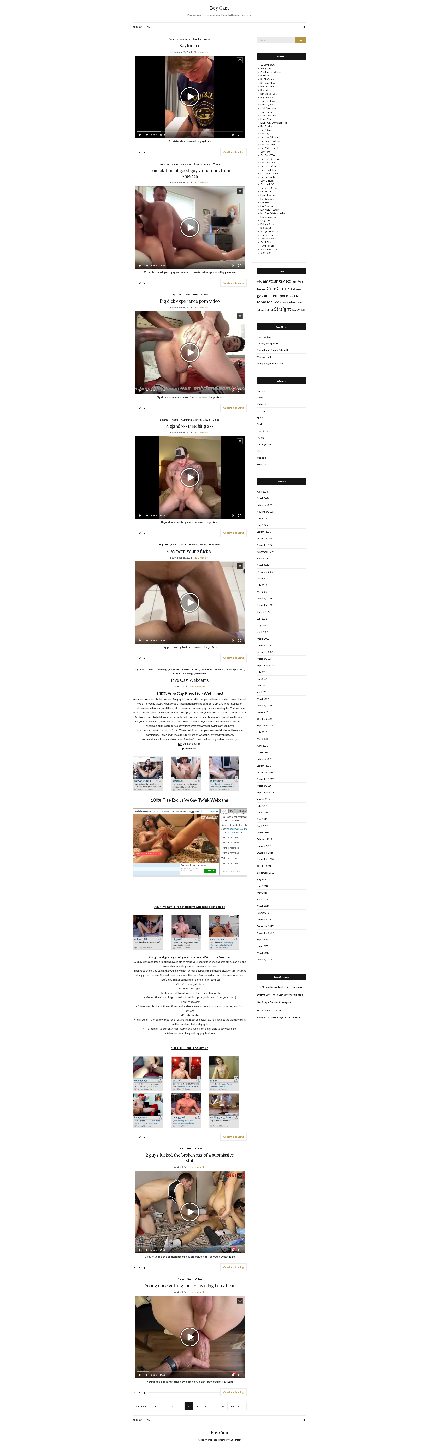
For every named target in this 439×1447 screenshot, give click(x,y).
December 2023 (265, 572)
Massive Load (264, 357)
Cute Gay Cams (268, 115)
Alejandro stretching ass (190, 426)
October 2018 (264, 866)
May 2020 (262, 739)
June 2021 (262, 678)
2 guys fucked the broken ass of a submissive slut (190, 1157)
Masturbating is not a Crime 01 (272, 350)
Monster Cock (269, 302)
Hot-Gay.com (267, 198)
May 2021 (262, 685)
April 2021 (262, 692)
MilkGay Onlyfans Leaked (273, 213)
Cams (172, 38)
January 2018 (264, 919)
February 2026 (264, 505)
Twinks (197, 38)
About (150, 27)
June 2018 (262, 886)
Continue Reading (233, 152)
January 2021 (264, 712)
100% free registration (190, 984)
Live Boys (265, 202)
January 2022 (264, 645)
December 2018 (265, 852)
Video (207, 38)
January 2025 (264, 531)
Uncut (301, 309)
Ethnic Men (265, 119)
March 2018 (263, 906)
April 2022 (262, 632)
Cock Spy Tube (268, 108)
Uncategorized (234, 669)
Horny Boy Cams (268, 195)
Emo (299, 289)
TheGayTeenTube (269, 235)
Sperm (198, 419)
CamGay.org (266, 104)
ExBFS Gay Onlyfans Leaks (273, 122)
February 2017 (264, 959)
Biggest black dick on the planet (286, 987)
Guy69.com (266, 191)
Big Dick (164, 163)
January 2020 (264, 765)
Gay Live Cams (267, 144)
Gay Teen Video (268, 166)
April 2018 (262, 899)
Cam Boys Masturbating (290, 994)
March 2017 (263, 953)
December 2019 (265, 772)
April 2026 (262, 491)
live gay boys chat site (185, 699)
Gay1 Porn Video (269, 173)
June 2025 (262, 525)
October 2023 (264, 578)
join (180, 743)
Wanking (188, 673)
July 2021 (262, 672)
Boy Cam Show (268, 83)
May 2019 (262, 819)
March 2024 (263, 565)
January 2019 (264, 846)
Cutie (283, 288)
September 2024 (265, 551)
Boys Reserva (267, 97)
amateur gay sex (277, 281)
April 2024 (262, 558)
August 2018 (263, 879)
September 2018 (265, 872)
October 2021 (264, 658)
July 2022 (262, 618)
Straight (282, 309)
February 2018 (264, 912)
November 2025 (265, 511)
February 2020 (264, 759)
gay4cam (205, 141)
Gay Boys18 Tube (269, 137)
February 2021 (264, 705)
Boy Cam (219, 8)
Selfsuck (269, 310)
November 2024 (265, 545)
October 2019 (264, 785)
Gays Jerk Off (267, 184)
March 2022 (263, 638)
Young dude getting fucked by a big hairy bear (190, 1285)
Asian (294, 281)
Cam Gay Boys (267, 101)
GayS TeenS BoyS (269, 188)
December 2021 (265, 652)
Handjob (293, 296)
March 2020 (263, 752)
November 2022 (265, 605)
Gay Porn (265, 151)
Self (300, 302)
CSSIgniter (235, 1439)
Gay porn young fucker (189, 551)
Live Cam (174, 669)
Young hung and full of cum (270, 363)
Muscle (286, 302)
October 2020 (264, 719)
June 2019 (262, 812)
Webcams (214, 544)
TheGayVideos (268, 238)
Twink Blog (265, 242)
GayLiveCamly (267, 177)
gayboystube (263, 1009)
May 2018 (262, 892)
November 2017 (265, 933)
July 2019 (262, 805)
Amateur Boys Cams (270, 72)
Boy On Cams (267, 86)
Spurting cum (285, 1002)
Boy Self (264, 90)
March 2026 (263, 498)
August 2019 (263, 799)
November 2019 (265, 779)
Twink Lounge (267, 245)
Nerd (294, 302)
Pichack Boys (267, 224)
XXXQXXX (265, 253)
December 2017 (265, 926)
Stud (197, 163)
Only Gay (265, 220)
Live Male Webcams (270, 209)
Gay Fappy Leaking (270, 141)
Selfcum (261, 310)
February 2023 (264, 598)
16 (223, 1406)
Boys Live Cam (264, 336)
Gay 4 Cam (266, 130)
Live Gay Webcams (190, 680)
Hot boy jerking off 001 (268, 343)
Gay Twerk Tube (268, 170)
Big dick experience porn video (190, 301)
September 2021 (265, 665)
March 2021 (263, 699)
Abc (259, 281)
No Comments (202, 51)
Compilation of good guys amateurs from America (189, 173)
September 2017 (265, 939)
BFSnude (264, 75)
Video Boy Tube (268, 249)
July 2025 (262, 518)
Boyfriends (189, 45)
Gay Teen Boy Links (270, 159)
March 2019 (263, 832)
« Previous (142, 1406)
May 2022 (262, 625)
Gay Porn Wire (267, 155)
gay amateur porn (272, 295)
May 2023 (262, 592)
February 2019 (264, 839)
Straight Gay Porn (266, 994)
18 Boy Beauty (267, 64)
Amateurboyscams (144, 699)
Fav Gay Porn (267, 126)
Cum (271, 288)
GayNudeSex (267, 180)
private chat (189, 748)
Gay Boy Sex (266, 133)
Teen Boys (184, 38)
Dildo (293, 289)
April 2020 (262, 745)
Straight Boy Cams (269, 231)
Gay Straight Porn (266, 1002)
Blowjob (261, 289)
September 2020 (265, 725)
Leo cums (278, 1009)
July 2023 (262, 585)
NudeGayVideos (268, 216)
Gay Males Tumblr (269, 148)
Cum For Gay (267, 112)
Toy (294, 309)
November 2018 (265, 859)
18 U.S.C (137, 27)
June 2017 (262, 946)
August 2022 (263, 612)
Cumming (186, 163)
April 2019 (262, 826)
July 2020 (262, 732)
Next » (235, 1406)
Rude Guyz (265, 227)
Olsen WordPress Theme (212, 1439)
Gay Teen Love (267, 162)
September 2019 (265, 792)
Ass (300, 281)
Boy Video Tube (268, 93)
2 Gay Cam (266, 68)
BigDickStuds (267, 79)
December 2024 (265, 538)
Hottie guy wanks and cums (287, 1017)
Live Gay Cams (267, 206)
